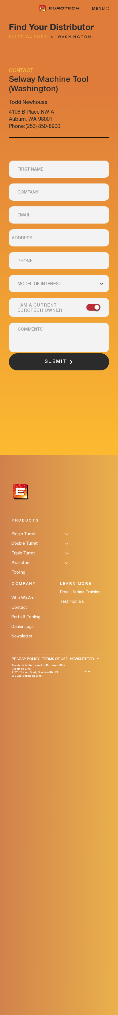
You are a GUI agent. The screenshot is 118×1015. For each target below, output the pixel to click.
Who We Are (22, 597)
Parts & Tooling (25, 617)
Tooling (18, 572)
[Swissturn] (67, 563)
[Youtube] (89, 671)
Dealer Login (23, 626)
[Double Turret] (67, 543)
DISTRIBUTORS (28, 37)
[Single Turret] (67, 534)
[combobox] (59, 237)
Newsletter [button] (21, 636)
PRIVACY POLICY (26, 659)
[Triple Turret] (67, 553)
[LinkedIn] (85, 671)
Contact (19, 607)
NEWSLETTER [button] (82, 659)
